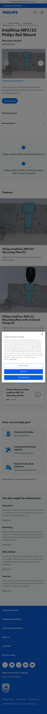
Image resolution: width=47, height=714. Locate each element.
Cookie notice (13, 359)
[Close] (42, 334)
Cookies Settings (23, 365)
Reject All (24, 371)
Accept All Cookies (23, 377)
